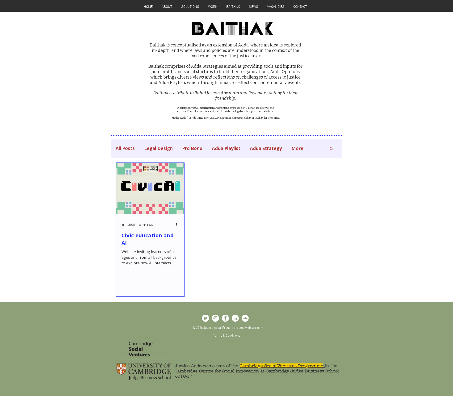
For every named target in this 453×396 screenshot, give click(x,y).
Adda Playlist (226, 148)
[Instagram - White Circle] (215, 318)
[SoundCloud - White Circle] (245, 318)
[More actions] (178, 224)
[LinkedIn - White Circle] (235, 318)
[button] (331, 148)
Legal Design (158, 148)
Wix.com (257, 328)
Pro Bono (192, 148)
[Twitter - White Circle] (205, 318)
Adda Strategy (266, 148)
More (297, 148)
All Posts (125, 148)
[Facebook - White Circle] (225, 318)
